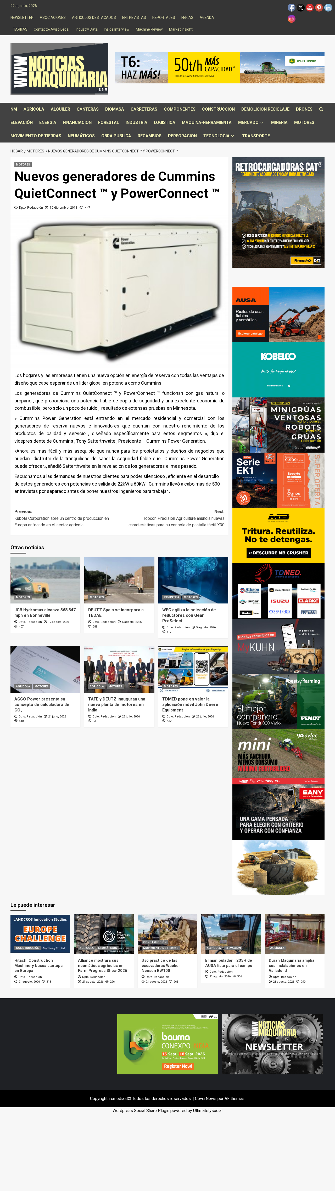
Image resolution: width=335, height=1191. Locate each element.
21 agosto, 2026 (29, 981)
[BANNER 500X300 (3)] (278, 424)
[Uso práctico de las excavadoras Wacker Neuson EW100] (167, 934)
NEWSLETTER (22, 17)
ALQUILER (60, 109)
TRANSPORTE (256, 135)
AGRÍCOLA (34, 109)
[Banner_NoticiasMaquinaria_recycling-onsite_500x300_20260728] (278, 535)
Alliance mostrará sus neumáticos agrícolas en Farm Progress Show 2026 (102, 965)
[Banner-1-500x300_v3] (278, 314)
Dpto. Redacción (31, 207)
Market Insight (181, 29)
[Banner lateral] (278, 645)
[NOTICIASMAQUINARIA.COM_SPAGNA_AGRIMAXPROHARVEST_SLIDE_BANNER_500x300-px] (278, 867)
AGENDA (207, 17)
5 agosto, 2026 (206, 627)
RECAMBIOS (149, 135)
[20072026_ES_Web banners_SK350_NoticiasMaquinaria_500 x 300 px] (278, 369)
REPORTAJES (163, 17)
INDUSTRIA (136, 122)
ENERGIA (47, 122)
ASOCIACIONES (53, 17)
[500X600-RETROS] (278, 212)
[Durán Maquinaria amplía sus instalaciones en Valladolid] (295, 934)
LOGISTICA (164, 122)
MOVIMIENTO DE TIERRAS (35, 135)
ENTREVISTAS (134, 17)
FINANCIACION (77, 122)
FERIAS (187, 17)
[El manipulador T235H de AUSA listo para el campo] (231, 934)
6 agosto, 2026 (132, 622)
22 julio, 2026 (205, 716)
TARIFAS (20, 29)
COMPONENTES (180, 109)
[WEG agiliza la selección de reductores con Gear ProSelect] (193, 580)
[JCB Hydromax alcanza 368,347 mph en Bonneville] (45, 580)
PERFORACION (182, 135)
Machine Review (149, 29)
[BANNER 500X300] (272, 1043)
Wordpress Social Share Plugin (141, 1110)
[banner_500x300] (278, 479)
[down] (262, 122)
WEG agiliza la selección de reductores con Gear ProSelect (189, 615)
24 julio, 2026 (57, 716)
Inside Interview (117, 29)
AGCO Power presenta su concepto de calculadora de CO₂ (41, 705)
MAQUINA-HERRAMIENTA (207, 122)
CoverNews (205, 1098)
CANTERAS (88, 109)
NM (13, 109)
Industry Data (87, 29)
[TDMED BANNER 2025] (278, 590)
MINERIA (279, 122)
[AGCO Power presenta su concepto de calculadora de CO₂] (45, 669)
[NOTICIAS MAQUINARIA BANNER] (278, 756)
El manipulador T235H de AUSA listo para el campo (228, 963)
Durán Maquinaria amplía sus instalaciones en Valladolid (291, 965)
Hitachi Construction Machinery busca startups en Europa (38, 965)
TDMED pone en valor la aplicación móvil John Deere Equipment (190, 705)
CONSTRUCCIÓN (218, 109)
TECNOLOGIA (216, 135)
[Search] (321, 109)
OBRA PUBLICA (116, 135)
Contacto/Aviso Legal (51, 29)
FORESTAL (108, 122)
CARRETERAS (144, 109)
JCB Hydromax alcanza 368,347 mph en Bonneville (45, 612)
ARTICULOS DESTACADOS (94, 17)
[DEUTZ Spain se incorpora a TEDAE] (119, 580)
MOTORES (304, 122)
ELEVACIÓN (21, 122)
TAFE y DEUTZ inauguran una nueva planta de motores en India (116, 705)
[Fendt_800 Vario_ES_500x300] (278, 701)
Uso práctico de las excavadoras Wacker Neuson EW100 (161, 965)
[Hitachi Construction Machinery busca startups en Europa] (40, 934)
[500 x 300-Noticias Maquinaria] (167, 1043)
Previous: (61, 518)
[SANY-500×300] (278, 811)
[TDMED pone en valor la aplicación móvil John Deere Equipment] (193, 669)
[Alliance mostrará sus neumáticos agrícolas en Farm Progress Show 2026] (104, 934)
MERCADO (248, 122)
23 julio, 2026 (131, 716)
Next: (176, 518)
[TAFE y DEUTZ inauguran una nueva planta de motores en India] (119, 669)
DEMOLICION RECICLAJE (265, 109)
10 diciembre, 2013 (63, 207)
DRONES (304, 109)
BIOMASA (114, 109)
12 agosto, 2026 (58, 622)
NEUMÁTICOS (81, 135)
